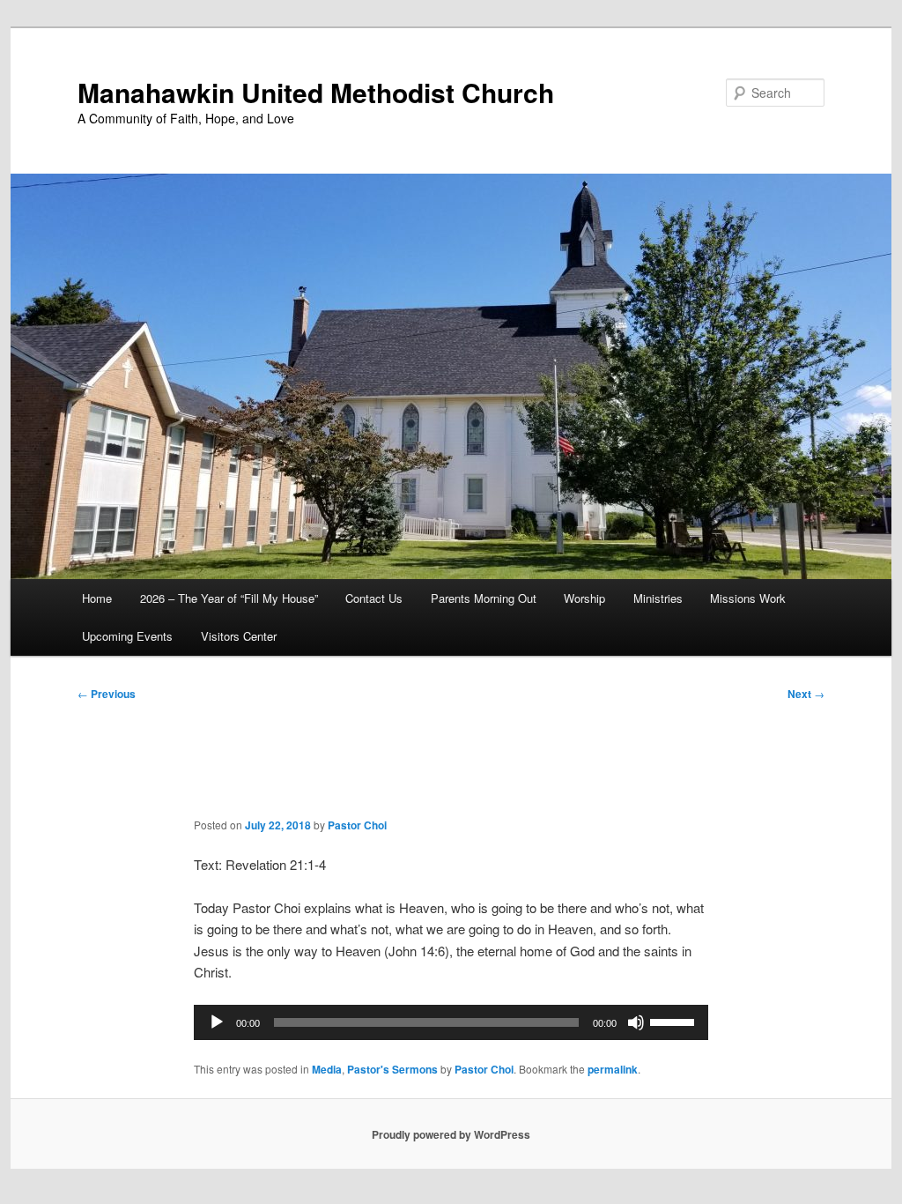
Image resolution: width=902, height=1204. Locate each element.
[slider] (674, 1021)
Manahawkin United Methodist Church (316, 92)
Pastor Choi (357, 825)
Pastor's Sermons (392, 1069)
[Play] (217, 1022)
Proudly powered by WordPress (451, 1134)
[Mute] (636, 1022)
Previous (107, 694)
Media (327, 1069)
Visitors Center (239, 636)
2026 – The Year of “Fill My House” (229, 598)
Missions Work (748, 598)
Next (805, 694)
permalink (613, 1069)
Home (97, 598)
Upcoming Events (127, 636)
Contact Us (374, 598)
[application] (451, 1022)
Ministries (658, 598)
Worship (584, 598)
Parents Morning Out (483, 598)
